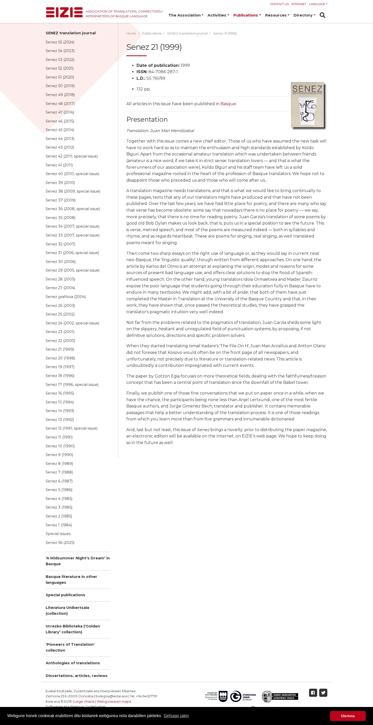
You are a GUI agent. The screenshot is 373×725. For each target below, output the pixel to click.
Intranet (299, 4)
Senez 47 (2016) (60, 112)
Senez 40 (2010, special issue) (72, 173)
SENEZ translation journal (71, 33)
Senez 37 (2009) (61, 200)
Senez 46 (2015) (60, 121)
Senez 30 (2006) (61, 261)
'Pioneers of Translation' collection (70, 647)
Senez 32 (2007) (60, 244)
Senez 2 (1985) (59, 516)
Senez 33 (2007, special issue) (72, 235)
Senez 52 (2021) (60, 68)
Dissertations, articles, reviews (77, 675)
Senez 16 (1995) (60, 393)
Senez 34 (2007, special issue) (72, 226)
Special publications (65, 595)
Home (131, 33)
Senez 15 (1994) (60, 402)
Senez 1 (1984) (59, 525)
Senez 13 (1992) (60, 419)
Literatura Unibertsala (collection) (67, 610)
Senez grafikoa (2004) (66, 296)
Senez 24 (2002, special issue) (72, 323)
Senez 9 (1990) (59, 454)
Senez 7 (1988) (59, 472)
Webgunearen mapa (114, 701)
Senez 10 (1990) (60, 446)
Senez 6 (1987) (59, 481)
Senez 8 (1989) (59, 463)
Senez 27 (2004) (60, 288)
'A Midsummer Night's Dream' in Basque (78, 561)
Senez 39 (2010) (60, 182)
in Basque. (226, 103)
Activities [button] (217, 15)
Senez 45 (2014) (60, 130)
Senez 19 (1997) (60, 367)
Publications (151, 33)
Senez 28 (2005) (60, 279)
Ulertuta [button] (348, 716)
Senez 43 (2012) (60, 147)
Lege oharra (84, 701)
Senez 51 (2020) (60, 77)
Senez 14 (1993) (60, 410)
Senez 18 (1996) (60, 375)
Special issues (58, 533)
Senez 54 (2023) (60, 51)
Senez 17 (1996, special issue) (72, 384)
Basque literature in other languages (71, 579)
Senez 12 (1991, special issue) (71, 428)
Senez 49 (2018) (60, 94)
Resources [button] (276, 15)
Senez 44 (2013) (60, 138)
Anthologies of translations (73, 663)
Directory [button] (303, 15)
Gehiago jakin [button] (176, 716)
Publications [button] (245, 15)
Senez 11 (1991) (59, 437)
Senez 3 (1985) (59, 507)
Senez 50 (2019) (60, 86)
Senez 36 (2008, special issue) (73, 209)
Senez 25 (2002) (60, 314)
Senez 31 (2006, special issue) (72, 252)
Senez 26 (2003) (60, 305)
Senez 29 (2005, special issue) (72, 270)
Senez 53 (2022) (60, 59)
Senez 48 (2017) (60, 103)
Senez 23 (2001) (60, 331)
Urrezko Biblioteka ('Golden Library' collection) (73, 629)
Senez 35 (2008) (60, 217)
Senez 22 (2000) (60, 340)
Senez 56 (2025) (60, 542)
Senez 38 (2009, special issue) (73, 191)
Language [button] (317, 4)
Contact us (279, 4)
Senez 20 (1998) (60, 358)
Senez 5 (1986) (59, 489)
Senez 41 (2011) (59, 165)
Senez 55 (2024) (60, 42)
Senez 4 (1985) (59, 498)
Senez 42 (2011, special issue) (72, 156)
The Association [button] (184, 15)
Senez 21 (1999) (60, 349)
